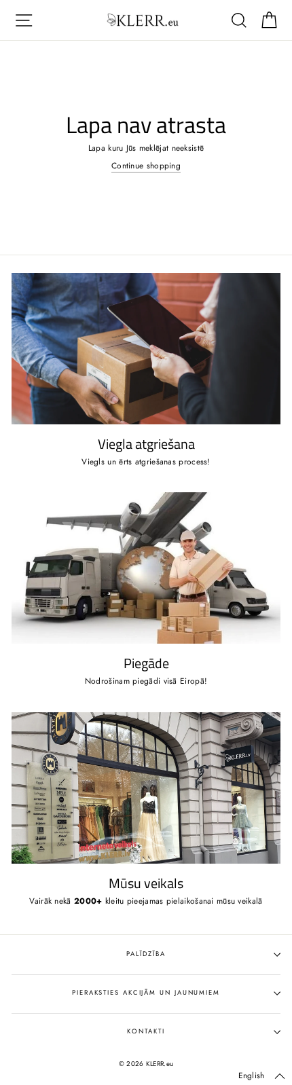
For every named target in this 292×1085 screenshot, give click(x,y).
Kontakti (145, 1031)
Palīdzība (145, 954)
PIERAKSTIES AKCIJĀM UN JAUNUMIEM (146, 992)
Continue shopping (146, 165)
